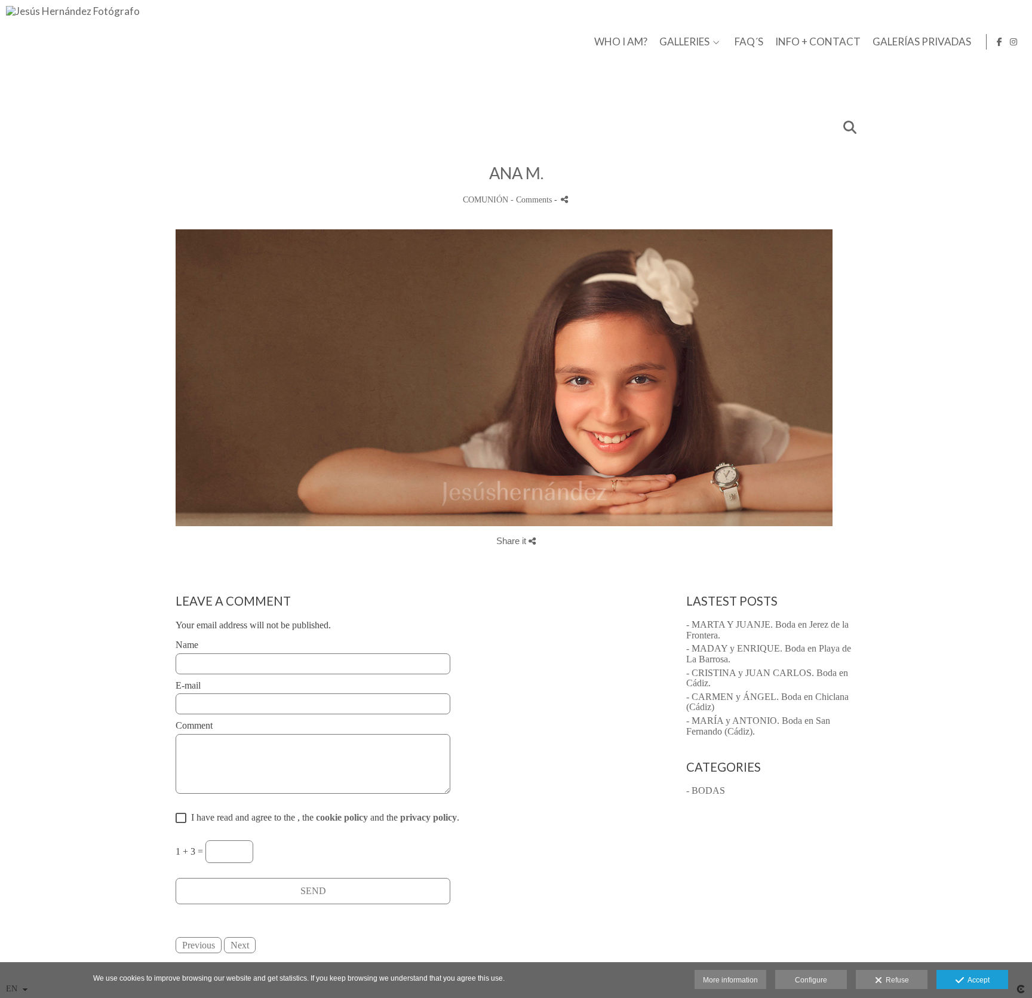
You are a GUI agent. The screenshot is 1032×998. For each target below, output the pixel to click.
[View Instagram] (1013, 42)
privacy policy (428, 817)
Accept (977, 980)
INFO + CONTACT (818, 42)
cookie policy (342, 817)
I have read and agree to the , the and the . (322, 817)
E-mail (188, 685)
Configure (811, 980)
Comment (194, 725)
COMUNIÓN (485, 199)
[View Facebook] (1000, 42)
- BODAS (705, 790)
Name (187, 645)
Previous (198, 945)
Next (240, 945)
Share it (512, 541)
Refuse (895, 980)
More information (730, 980)
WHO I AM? (620, 42)
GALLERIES (684, 42)
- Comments (532, 199)
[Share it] (564, 199)
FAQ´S (749, 42)
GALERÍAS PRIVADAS (922, 42)
